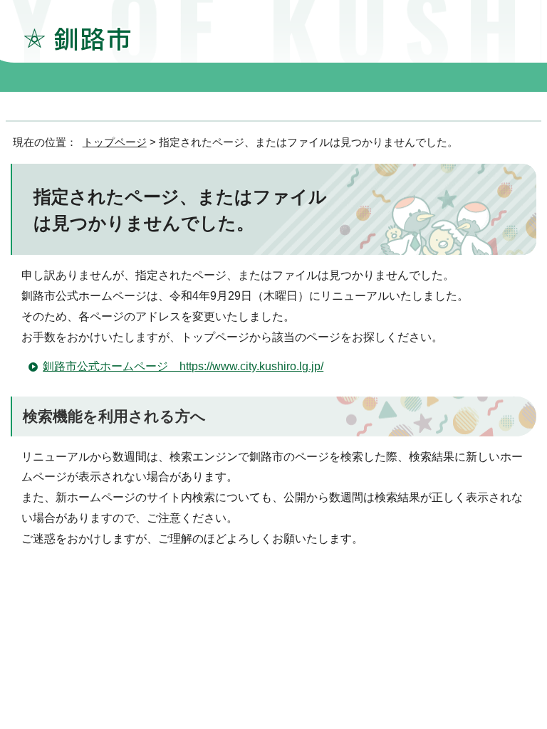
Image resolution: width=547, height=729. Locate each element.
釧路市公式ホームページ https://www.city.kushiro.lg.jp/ (183, 366)
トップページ (115, 142)
